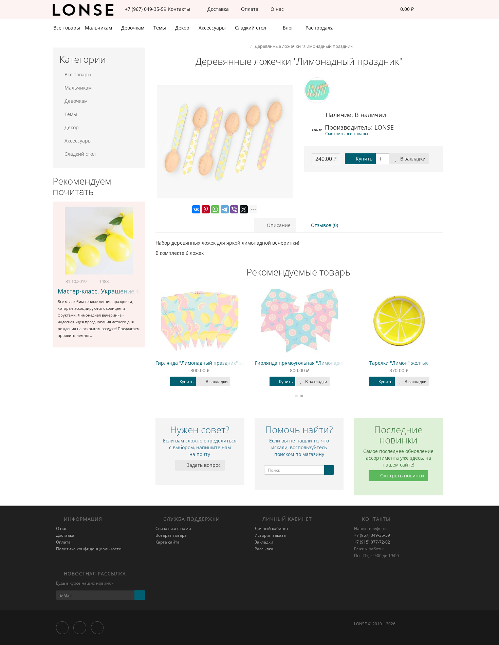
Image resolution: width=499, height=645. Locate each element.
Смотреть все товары (346, 133)
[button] (402, 9)
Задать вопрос (203, 465)
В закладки (412, 158)
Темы (160, 27)
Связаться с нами (173, 528)
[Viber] (234, 209)
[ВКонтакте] (196, 209)
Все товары (66, 27)
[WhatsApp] (215, 209)
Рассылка (264, 549)
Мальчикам (99, 27)
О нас (276, 9)
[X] (244, 209)
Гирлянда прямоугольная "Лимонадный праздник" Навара (324, 363)
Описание (278, 225)
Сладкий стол (251, 27)
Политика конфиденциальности (89, 549)
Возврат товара (171, 535)
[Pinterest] (206, 209)
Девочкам (133, 27)
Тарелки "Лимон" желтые (399, 363)
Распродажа (319, 27)
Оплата (249, 9)
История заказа (270, 535)
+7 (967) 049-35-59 (372, 535)
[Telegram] (225, 209)
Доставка (217, 9)
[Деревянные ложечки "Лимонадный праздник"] (224, 142)
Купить (363, 158)
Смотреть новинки (401, 475)
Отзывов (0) (324, 225)
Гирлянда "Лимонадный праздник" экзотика (207, 363)
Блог (287, 27)
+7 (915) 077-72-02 (372, 542)
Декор (183, 27)
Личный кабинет (272, 528)
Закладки (264, 542)
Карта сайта (167, 542)
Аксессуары (213, 27)
